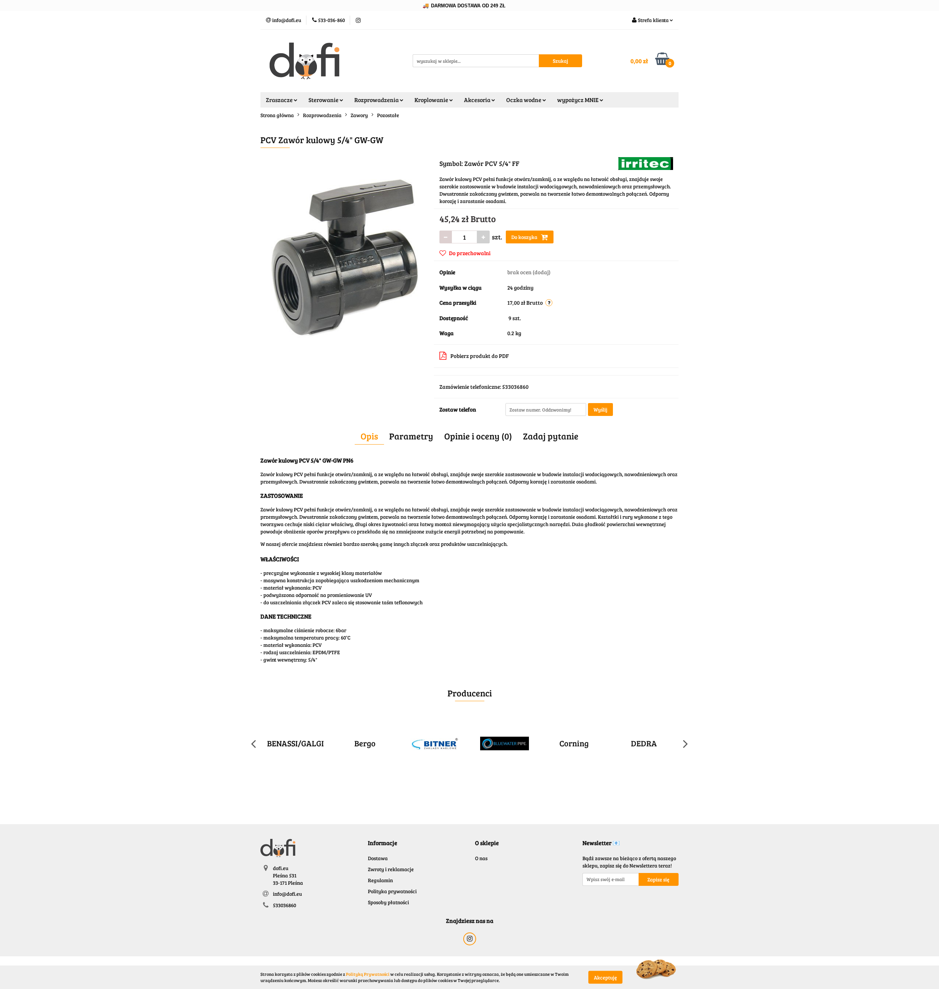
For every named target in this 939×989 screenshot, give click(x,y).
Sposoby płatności (388, 902)
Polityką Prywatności (368, 974)
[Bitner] (435, 743)
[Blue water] (504, 743)
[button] (382, 843)
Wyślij (600, 409)
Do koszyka (524, 236)
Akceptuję (605, 977)
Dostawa (378, 858)
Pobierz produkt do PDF (479, 355)
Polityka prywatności (392, 891)
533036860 (284, 905)
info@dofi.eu (287, 893)
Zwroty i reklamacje (391, 869)
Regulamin (380, 880)
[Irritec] (645, 162)
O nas (481, 858)
